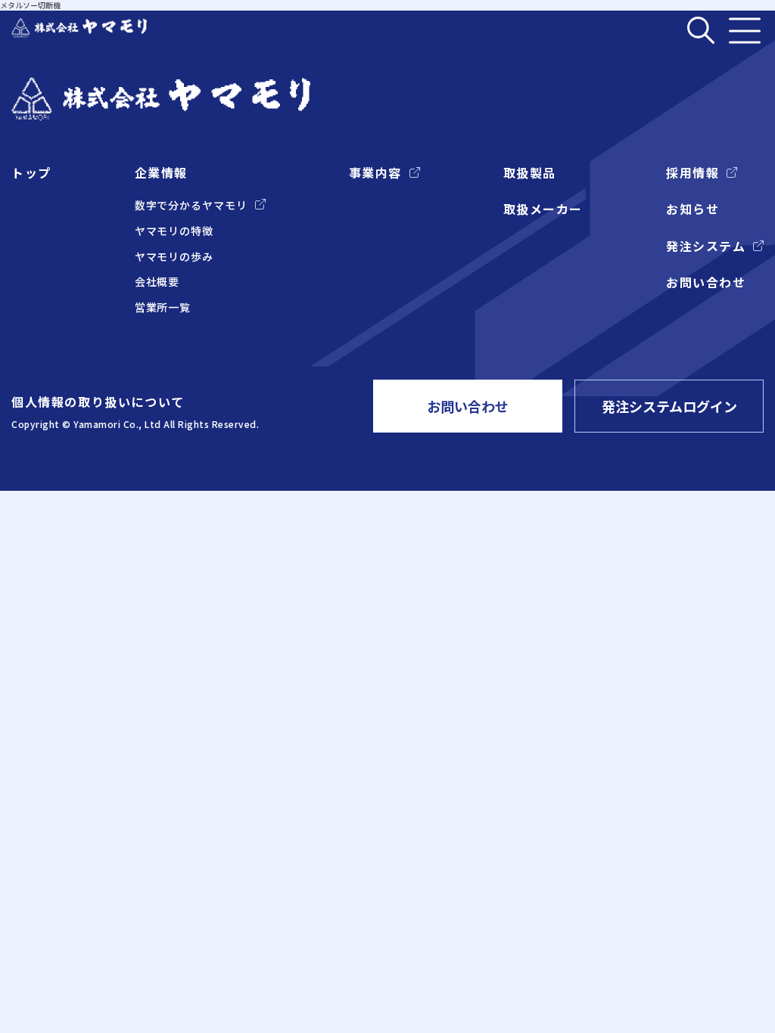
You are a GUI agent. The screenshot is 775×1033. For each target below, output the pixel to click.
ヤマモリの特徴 (174, 231)
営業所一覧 (163, 307)
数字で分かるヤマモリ (191, 205)
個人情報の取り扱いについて (98, 401)
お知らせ (692, 208)
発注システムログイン (669, 406)
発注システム (705, 245)
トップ (31, 172)
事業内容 (375, 172)
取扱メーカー (543, 208)
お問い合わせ (705, 282)
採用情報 (692, 172)
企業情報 (161, 172)
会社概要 (157, 282)
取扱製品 (529, 172)
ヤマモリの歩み (174, 257)
